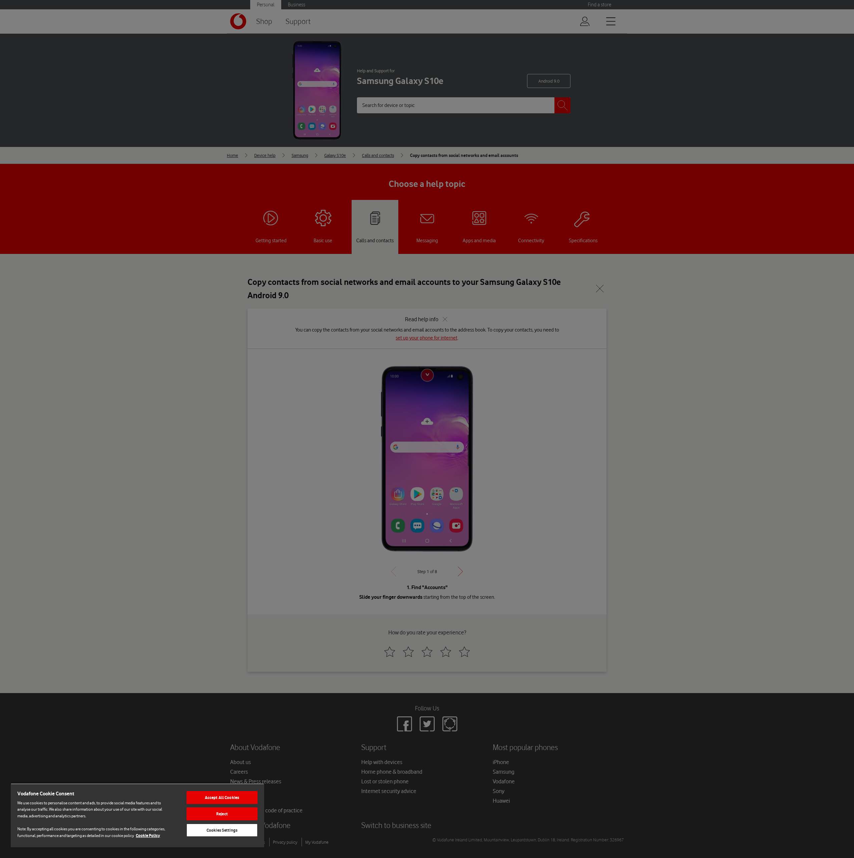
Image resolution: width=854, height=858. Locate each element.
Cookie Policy (148, 835)
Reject (222, 813)
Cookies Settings (222, 830)
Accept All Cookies (222, 797)
